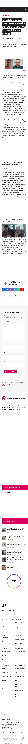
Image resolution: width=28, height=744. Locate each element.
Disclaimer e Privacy (19, 708)
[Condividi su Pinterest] (22, 289)
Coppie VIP (18, 627)
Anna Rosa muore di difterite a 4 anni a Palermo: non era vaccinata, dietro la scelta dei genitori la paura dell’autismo (16, 544)
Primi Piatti (18, 680)
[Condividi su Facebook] (3, 289)
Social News (19, 648)
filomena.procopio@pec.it (11, 724)
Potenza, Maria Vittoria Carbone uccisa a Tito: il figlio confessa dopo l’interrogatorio (16, 537)
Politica (4, 641)
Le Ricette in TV (19, 676)
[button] (25, 9)
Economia (5, 631)
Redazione (4, 711)
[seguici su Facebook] (3, 610)
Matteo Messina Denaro (13, 296)
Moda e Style (5, 672)
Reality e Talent (19, 639)
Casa (3, 668)
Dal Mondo (5, 627)
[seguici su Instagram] (6, 610)
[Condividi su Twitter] (15, 289)
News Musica (5, 656)
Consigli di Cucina (20, 668)
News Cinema (6, 652)
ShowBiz (4, 648)
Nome (5, 344)
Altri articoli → (5, 412)
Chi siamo (4, 708)
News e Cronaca (7, 620)
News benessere (6, 680)
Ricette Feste (19, 691)
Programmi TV (19, 635)
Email (5, 352)
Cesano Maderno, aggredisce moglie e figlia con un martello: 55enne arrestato (16, 552)
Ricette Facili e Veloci (19, 685)
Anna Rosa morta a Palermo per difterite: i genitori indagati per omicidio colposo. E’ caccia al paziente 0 (16, 530)
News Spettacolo (7, 660)
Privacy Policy (18, 714)
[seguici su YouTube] (10, 610)
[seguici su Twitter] (13, 610)
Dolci (16, 672)
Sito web (6, 361)
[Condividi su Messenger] (7, 289)
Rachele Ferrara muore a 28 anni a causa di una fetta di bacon (16, 566)
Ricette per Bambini (18, 696)
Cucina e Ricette (20, 665)
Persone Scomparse (5, 636)
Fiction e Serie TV (20, 631)
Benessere (5, 665)
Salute (3, 684)
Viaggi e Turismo (6, 689)
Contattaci (17, 711)
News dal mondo (20, 652)
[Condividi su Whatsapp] (18, 289)
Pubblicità (4, 714)
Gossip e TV (19, 620)
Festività (4, 693)
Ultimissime (5, 16)
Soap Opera (18, 643)
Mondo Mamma (6, 676)
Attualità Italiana (6, 623)
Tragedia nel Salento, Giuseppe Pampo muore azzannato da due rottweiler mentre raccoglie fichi (16, 559)
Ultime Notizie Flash (7, 492)
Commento (7, 321)
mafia (4, 296)
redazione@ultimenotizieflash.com (14, 722)
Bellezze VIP (18, 623)
